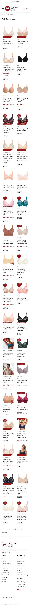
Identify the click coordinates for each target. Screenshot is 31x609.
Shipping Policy (21, 586)
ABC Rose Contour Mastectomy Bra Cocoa (8, 379)
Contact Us (20, 572)
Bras (3, 559)
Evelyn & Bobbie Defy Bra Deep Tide (8, 353)
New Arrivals (5, 575)
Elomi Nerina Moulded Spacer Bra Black (22, 68)
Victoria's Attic (16, 604)
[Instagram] (21, 589)
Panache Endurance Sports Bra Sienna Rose (8, 240)
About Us (19, 559)
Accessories (5, 572)
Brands (4, 579)
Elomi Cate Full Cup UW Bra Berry (22, 407)
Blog (18, 570)
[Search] (23, 8)
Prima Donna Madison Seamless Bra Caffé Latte (8, 68)
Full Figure (20, 563)
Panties (4, 561)
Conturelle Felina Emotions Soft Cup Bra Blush (8, 298)
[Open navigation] (3, 8)
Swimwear (5, 570)
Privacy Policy (21, 584)
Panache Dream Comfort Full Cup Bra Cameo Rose (22, 240)
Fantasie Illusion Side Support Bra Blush (22, 186)
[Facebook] (18, 589)
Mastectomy (20, 566)
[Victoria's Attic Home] (9, 542)
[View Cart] (27, 8)
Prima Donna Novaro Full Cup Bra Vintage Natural (22, 270)
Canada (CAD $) (6, 597)
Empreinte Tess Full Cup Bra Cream (7, 516)
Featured (4, 577)
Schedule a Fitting (22, 575)
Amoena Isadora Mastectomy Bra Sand (8, 269)
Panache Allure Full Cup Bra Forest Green (21, 353)
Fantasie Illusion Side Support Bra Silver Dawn (22, 379)
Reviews (19, 568)
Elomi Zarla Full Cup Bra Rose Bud (22, 298)
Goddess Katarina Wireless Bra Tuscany (8, 408)
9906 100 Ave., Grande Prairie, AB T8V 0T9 (14, 550)
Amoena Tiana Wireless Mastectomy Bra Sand (22, 490)
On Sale (4, 582)
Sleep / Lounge (6, 563)
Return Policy (21, 582)
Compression (21, 561)
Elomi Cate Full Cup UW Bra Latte (8, 185)
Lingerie (4, 566)
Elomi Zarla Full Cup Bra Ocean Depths (21, 211)
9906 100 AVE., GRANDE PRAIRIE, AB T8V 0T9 (15, 3)
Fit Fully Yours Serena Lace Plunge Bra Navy (22, 434)
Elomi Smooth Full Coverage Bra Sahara (22, 98)
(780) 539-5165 (15, 1)
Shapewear (5, 568)
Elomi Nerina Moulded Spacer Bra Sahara (8, 98)
